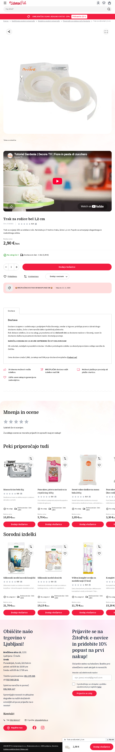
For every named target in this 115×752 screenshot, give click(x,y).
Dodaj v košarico (101, 746)
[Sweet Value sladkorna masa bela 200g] (88, 470)
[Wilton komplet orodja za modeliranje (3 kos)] (88, 558)
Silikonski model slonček (50, 578)
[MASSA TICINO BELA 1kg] (19, 470)
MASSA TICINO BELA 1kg (13, 489)
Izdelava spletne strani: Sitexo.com (15, 749)
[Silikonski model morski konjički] (19, 558)
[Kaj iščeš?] (109, 9)
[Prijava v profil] (98, 3)
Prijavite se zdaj (84, 693)
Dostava (11, 311)
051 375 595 (29, 676)
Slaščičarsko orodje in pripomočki (23, 21)
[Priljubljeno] (31, 465)
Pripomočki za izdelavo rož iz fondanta (76, 21)
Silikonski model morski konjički (19, 578)
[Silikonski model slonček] (54, 558)
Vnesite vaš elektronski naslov (85, 672)
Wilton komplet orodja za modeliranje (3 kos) (84, 579)
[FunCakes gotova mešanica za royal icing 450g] (54, 470)
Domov (6, 21)
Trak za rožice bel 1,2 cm (102, 21)
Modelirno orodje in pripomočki (49, 21)
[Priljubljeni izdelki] (104, 3)
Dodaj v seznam (57, 276)
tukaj (99, 687)
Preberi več (72, 357)
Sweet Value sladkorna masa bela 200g (85, 491)
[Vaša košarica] (109, 3)
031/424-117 (9, 689)
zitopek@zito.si (41, 720)
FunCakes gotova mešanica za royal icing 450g (52, 491)
